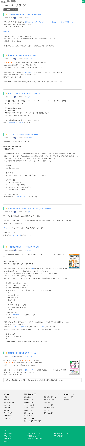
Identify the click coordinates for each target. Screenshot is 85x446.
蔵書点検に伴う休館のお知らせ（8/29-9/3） (22, 55)
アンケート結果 (68, 397)
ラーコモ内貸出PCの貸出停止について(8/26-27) (24, 93)
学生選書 (66, 399)
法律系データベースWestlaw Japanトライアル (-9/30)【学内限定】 (30, 208)
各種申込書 (7, 407)
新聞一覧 (46, 410)
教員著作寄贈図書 (49, 407)
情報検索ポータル (29, 402)
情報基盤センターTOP (33, 436)
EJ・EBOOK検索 (29, 407)
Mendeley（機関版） (21, 326)
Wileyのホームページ (23, 197)
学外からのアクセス (30, 418)
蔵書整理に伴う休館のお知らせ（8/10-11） (22, 353)
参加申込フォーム (18, 315)
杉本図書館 (19, 17)
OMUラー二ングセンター (34, 438)
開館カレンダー (29, 72)
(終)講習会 (29, 137)
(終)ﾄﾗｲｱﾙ (29, 211)
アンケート (6, 228)
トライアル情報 (16, 235)
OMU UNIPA (7, 438)
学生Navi (6, 441)
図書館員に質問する (50, 397)
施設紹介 (6, 399)
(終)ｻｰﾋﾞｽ (29, 58)
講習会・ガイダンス (50, 399)
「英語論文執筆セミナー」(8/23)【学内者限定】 (24, 247)
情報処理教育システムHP (16, 122)
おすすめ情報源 (48, 405)
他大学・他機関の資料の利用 (32, 421)
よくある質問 (8, 418)
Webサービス (7, 405)
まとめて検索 (28, 410)
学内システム (8, 436)
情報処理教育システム (33, 433)
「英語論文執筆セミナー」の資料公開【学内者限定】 (26, 14)
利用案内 (6, 397)
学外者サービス (8, 413)
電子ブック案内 (48, 413)
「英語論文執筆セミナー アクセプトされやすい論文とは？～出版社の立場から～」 (48, 22)
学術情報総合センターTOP (62, 433)
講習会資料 (6, 31)
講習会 (28, 17)
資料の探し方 (28, 397)
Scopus (32, 268)
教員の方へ (7, 410)
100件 (14, 9)
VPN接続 (41, 326)
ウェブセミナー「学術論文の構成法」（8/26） (23, 134)
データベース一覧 (29, 405)
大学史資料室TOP (59, 436)
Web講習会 (47, 402)
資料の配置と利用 (9, 402)
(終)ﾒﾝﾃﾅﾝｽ (29, 97)
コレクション (28, 415)
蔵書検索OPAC (28, 399)
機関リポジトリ (28, 413)
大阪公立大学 (8, 433)
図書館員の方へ (8, 415)
